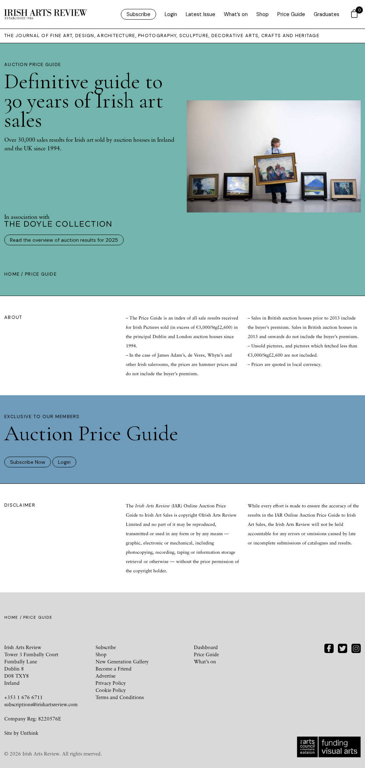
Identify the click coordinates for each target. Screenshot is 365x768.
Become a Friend (114, 669)
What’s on (236, 14)
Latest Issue (200, 14)
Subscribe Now (27, 462)
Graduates (326, 14)
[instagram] (356, 647)
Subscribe (138, 14)
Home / (14, 274)
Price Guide (291, 14)
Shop (262, 14)
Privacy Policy (111, 683)
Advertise (105, 676)
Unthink (29, 733)
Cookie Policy (111, 690)
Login (171, 14)
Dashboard (206, 647)
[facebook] (329, 647)
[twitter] (342, 647)
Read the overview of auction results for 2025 (64, 240)
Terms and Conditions (120, 697)
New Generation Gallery (122, 661)
